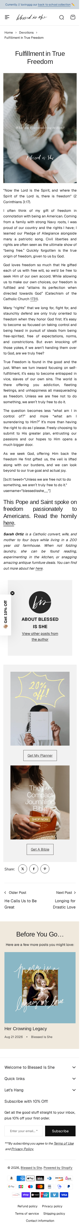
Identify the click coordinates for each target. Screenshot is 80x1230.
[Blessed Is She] (32, 17)
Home (8, 32)
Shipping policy (52, 1223)
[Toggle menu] (7, 17)
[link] (22, 868)
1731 (33, 299)
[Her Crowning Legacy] (40, 987)
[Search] (61, 17)
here (8, 523)
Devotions (26, 32)
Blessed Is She (29, 1177)
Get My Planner (40, 755)
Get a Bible (40, 849)
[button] (5, 615)
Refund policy (26, 1215)
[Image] (40, 709)
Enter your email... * (22, 1141)
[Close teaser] (12, 593)
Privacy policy (50, 1215)
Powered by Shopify (56, 1177)
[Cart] (73, 17)
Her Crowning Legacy (25, 1028)
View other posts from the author (40, 636)
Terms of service (25, 1223)
